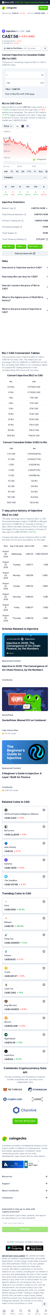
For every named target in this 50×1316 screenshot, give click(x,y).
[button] (25, 253)
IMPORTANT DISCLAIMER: (13, 1256)
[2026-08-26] (46, 171)
